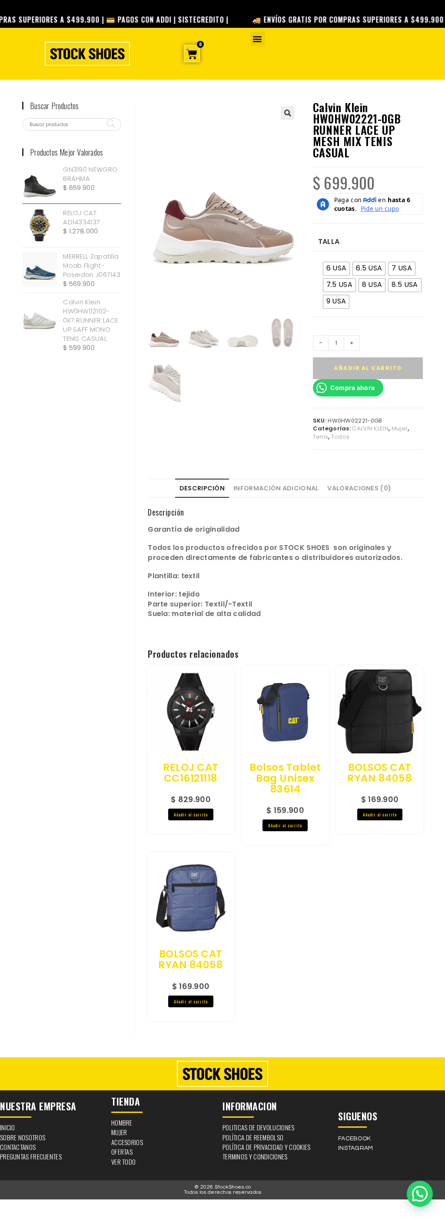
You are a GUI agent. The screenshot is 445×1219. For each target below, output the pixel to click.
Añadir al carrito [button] (191, 814)
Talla (329, 241)
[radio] (336, 268)
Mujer (400, 428)
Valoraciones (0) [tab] (359, 488)
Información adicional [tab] (276, 488)
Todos (340, 437)
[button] (257, 39)
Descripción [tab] (202, 488)
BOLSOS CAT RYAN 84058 (379, 773)
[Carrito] (192, 53)
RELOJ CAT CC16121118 (191, 773)
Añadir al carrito (368, 368)
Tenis (321, 437)
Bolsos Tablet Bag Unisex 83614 (285, 778)
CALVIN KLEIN (370, 428)
